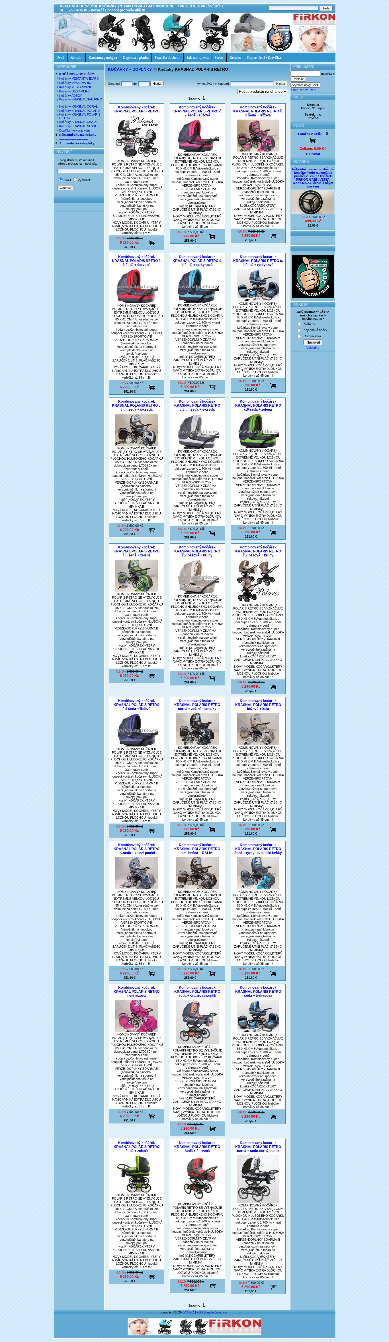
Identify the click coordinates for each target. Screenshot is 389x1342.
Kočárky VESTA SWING (76, 87)
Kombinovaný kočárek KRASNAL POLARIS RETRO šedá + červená (197, 1147)
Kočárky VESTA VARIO (75, 82)
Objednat (313, 154)
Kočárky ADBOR (71, 95)
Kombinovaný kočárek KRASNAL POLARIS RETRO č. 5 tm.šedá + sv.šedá (136, 405)
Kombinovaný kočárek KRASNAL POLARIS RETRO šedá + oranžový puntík (197, 992)
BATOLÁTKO (192, 1312)
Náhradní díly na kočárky (77, 134)
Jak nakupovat (198, 58)
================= (73, 139)
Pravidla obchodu (168, 58)
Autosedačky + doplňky (77, 143)
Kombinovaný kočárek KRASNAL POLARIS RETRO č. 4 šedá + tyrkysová (197, 261)
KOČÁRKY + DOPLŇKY (76, 74)
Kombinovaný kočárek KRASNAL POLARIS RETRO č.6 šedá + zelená (258, 405)
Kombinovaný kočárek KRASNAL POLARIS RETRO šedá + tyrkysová (258, 992)
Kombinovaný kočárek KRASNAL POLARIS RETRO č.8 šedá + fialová (136, 705)
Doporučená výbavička (264, 58)
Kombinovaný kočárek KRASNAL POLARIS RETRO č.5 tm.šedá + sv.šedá (197, 405)
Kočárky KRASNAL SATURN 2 (80, 99)
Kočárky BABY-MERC (75, 91)
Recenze (235, 58)
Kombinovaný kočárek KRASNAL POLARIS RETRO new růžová (136, 992)
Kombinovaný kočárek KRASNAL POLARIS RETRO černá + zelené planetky (197, 705)
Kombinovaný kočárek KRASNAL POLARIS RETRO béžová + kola (258, 705)
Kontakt (76, 58)
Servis (219, 58)
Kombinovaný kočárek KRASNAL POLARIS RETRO (136, 109)
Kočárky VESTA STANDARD (79, 78)
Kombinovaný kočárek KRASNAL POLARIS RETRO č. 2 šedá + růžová (197, 111)
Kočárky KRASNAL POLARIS (80, 110)
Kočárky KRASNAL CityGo (78, 122)
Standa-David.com (216, 1312)
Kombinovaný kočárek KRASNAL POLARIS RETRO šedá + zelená (136, 1147)
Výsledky (312, 347)
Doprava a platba (136, 58)
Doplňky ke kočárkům (75, 130)
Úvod (60, 58)
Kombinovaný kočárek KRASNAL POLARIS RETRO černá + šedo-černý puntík (258, 1147)
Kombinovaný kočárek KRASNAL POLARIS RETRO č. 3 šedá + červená (136, 261)
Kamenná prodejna (103, 58)
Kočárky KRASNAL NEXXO (79, 126)
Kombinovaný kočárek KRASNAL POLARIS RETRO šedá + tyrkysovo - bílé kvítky (258, 849)
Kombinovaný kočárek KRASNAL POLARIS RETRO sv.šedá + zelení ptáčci (136, 849)
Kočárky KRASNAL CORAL (79, 106)
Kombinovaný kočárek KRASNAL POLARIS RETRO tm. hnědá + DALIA (197, 849)
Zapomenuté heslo (303, 89)
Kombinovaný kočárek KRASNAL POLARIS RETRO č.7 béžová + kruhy (197, 551)
